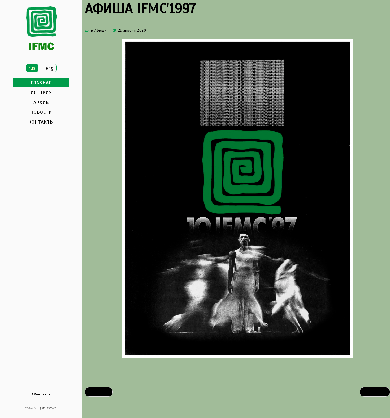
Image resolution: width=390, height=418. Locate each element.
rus (32, 68)
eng (50, 68)
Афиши (100, 30)
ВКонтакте (41, 394)
